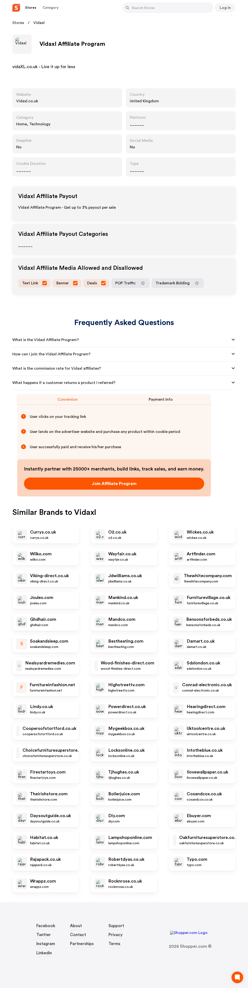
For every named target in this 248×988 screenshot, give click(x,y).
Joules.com (41, 597)
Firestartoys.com (48, 772)
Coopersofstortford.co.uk (49, 728)
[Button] (127, 7)
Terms (114, 944)
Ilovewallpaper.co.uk (207, 772)
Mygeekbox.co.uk (126, 728)
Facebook (45, 926)
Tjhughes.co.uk (123, 772)
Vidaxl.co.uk (27, 101)
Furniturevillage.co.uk (208, 597)
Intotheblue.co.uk (205, 750)
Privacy (115, 935)
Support (116, 926)
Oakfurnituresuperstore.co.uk (209, 837)
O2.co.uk (117, 532)
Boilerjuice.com (124, 794)
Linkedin (44, 953)
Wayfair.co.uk (122, 554)
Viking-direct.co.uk (49, 576)
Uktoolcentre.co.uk (206, 728)
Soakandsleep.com (49, 641)
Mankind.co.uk (123, 597)
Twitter (43, 935)
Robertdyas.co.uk (126, 859)
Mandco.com (121, 619)
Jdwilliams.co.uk (125, 576)
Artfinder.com (201, 554)
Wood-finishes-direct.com (127, 663)
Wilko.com (41, 554)
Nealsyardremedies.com (50, 663)
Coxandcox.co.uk (204, 794)
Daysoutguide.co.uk (50, 815)
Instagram (45, 944)
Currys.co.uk (43, 532)
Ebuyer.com (199, 815)
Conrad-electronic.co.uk (207, 685)
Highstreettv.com (126, 685)
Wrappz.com (43, 881)
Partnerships (82, 944)
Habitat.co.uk (44, 837)
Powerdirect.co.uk (127, 706)
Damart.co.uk (201, 641)
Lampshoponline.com (130, 837)
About (76, 926)
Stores (18, 23)
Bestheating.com (125, 641)
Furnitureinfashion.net (52, 685)
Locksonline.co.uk (126, 750)
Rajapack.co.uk (45, 859)
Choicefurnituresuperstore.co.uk (56, 750)
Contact (78, 935)
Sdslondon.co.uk (203, 663)
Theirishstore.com (49, 794)
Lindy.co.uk (41, 706)
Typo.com (197, 859)
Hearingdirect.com (206, 706)
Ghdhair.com (43, 619)
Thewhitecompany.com (208, 576)
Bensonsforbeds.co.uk (209, 619)
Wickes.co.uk (200, 532)
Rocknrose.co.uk (125, 881)
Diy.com (116, 815)
